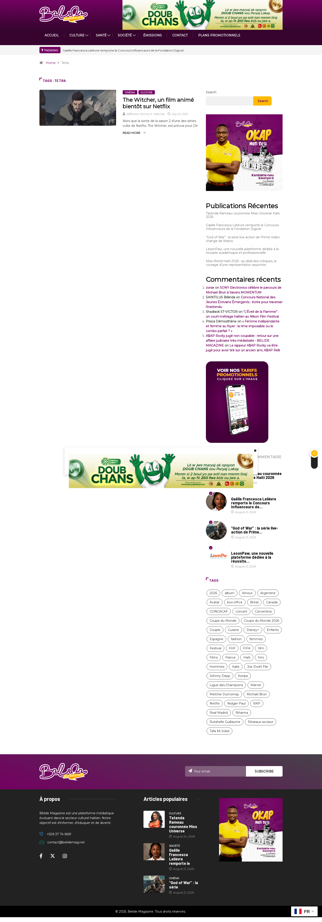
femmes (256, 639)
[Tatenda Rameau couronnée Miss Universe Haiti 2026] (154, 819)
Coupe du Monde (223, 621)
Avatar (214, 602)
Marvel (256, 685)
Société (125, 35)
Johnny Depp (220, 676)
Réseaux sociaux (260, 722)
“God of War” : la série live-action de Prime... (254, 530)
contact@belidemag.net (66, 842)
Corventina (263, 611)
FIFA (246, 648)
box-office (234, 602)
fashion (236, 639)
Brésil (254, 602)
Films (214, 657)
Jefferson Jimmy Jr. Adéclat (145, 114)
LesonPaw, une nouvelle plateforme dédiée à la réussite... (252, 557)
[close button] (255, 450)
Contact (180, 35)
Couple (215, 630)
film (261, 648)
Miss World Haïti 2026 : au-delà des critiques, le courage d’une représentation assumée (241, 263)
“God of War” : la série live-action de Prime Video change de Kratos (243, 239)
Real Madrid (219, 713)
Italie (235, 667)
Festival (215, 648)
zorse (210, 288)
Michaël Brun (257, 694)
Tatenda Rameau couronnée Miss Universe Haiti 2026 (243, 215)
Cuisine (233, 630)
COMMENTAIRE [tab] (266, 457)
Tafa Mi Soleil (219, 731)
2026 (213, 593)
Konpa (243, 676)
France (230, 657)
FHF (232, 648)
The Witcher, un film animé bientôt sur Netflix (158, 103)
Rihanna (241, 713)
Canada (272, 602)
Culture (147, 92)
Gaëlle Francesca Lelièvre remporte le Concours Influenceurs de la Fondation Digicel (123, 50)
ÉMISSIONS (152, 35)
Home (51, 63)
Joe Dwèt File (257, 667)
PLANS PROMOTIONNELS (219, 35)
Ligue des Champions (226, 685)
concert (241, 611)
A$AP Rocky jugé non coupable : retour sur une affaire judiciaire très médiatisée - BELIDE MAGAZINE (242, 340)
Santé (101, 35)
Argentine (268, 593)
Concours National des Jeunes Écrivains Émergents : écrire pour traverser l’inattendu (244, 302)
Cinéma (130, 92)
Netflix (215, 703)
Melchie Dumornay (224, 694)
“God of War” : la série (183, 884)
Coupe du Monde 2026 (261, 621)
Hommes (217, 667)
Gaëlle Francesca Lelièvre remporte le (179, 857)
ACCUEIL (52, 35)
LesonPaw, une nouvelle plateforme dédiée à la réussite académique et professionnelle (242, 251)
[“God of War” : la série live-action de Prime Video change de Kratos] (154, 884)
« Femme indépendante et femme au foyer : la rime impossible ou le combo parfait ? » (243, 326)
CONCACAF (219, 611)
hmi (261, 657)
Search (211, 92)
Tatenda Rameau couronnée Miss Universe (183, 824)
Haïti (246, 657)
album (229, 593)
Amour (247, 593)
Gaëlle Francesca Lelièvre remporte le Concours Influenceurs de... (253, 502)
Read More (131, 132)
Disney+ (253, 630)
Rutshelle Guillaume (225, 722)
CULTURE (77, 35)
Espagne (216, 639)
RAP (256, 703)
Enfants (273, 630)
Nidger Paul (236, 703)
